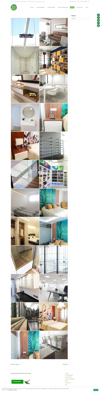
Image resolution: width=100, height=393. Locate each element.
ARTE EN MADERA (30, 1)
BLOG (35, 1)
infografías (65, 364)
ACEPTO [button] (95, 390)
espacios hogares (15, 364)
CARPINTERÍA (23, 1)
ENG (44, 1)
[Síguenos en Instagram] (98, 23)
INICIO (12, 1)
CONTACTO (39, 1)
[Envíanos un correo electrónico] (98, 15)
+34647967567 (74, 1)
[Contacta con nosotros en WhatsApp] (98, 17)
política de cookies (13, 389)
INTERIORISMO (17, 1)
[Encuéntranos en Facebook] (98, 20)
